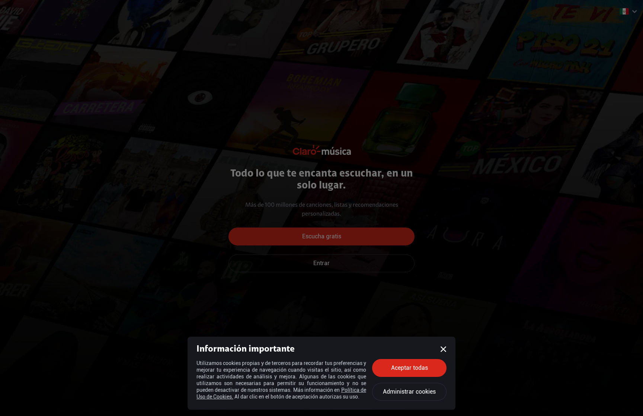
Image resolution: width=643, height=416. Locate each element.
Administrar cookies (409, 391)
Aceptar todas (409, 367)
